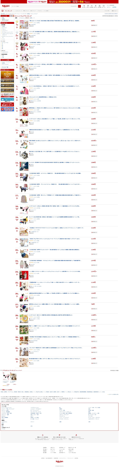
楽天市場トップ (4, 13)
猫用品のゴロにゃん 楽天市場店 (36, 111)
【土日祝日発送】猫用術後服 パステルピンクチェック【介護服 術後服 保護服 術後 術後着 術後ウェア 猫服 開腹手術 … (55, 260)
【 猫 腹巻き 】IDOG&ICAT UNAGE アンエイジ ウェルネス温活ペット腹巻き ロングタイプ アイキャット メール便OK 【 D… (56, 227)
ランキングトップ (19, 10)
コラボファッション (34, 329)
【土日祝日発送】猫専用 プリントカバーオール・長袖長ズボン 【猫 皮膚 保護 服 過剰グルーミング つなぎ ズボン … (55, 184)
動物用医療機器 (83, 391)
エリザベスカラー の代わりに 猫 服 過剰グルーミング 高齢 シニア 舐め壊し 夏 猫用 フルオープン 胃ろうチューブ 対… (55, 118)
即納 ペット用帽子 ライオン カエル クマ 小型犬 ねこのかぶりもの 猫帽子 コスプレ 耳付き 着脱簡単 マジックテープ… (54, 325)
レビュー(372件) (37, 208)
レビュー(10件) (37, 229)
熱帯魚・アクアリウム (8, 391)
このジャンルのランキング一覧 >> (111, 13)
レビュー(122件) (37, 251)
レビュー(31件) (37, 175)
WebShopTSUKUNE (33, 68)
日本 (3, 55)
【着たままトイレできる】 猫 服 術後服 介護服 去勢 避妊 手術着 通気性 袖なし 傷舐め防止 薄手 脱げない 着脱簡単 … (54, 20)
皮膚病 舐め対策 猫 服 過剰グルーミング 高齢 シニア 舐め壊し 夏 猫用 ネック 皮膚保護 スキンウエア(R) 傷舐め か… (54, 293)
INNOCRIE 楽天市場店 (34, 340)
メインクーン (4, 30)
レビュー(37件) (37, 295)
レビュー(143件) (37, 66)
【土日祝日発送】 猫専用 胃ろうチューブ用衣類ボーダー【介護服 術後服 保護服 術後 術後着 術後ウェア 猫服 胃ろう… (55, 195)
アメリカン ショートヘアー (7, 32)
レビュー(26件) (37, 120)
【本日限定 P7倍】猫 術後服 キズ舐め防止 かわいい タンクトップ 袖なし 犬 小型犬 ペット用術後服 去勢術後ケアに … (55, 336)
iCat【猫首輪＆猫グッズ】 (35, 231)
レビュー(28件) (37, 33)
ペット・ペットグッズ (21, 13)
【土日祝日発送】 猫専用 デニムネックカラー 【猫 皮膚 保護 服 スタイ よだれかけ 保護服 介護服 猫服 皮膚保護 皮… (54, 249)
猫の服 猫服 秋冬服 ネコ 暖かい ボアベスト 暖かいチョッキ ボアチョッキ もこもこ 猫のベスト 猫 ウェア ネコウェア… (55, 358)
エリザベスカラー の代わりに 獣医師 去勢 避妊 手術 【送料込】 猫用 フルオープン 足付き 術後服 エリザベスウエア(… (55, 53)
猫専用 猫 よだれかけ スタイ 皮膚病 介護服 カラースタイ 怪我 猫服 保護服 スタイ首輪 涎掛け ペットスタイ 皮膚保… (54, 304)
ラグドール (4, 27)
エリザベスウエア (33, 57)
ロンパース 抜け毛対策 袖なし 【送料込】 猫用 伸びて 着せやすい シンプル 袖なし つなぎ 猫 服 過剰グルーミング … (54, 86)
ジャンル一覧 (107, 10)
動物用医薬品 (90, 391)
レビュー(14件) (37, 284)
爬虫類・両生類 (17, 391)
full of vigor (32, 122)
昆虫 (22, 391)
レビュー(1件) (36, 273)
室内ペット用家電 (60, 391)
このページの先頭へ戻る (113, 394)
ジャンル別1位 (46, 10)
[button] (88, 6)
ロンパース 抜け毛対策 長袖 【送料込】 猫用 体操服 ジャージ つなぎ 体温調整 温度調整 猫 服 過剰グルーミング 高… (54, 216)
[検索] (79, 6)
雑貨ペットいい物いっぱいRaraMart (36, 286)
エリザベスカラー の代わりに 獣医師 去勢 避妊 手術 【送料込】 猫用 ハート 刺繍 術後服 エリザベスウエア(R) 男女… (54, 206)
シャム (3, 38)
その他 (103, 391)
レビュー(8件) (36, 109)
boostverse (32, 275)
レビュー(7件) (36, 262)
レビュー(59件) (37, 197)
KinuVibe (32, 153)
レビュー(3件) (36, 186)
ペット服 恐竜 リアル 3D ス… (13, 382)
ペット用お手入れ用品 (38, 391)
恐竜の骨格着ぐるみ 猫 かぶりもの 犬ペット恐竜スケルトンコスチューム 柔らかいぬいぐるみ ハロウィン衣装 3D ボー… (55, 140)
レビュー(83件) (37, 77)
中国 (3, 57)
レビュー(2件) (36, 99)
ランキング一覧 (5, 67)
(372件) (7, 385)
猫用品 (28, 13)
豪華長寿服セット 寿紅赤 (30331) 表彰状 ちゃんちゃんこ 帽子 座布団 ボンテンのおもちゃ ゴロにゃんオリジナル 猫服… (55, 107)
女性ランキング (33, 10)
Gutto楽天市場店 (33, 24)
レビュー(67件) (37, 88)
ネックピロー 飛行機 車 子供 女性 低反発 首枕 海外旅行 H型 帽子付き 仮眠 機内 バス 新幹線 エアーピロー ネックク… (54, 162)
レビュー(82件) (37, 22)
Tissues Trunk (32, 46)
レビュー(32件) (37, 55)
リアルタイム (39, 10)
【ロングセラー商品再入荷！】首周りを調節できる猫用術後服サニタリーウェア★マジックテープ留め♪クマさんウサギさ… (56, 347)
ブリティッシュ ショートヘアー (7, 37)
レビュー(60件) (37, 306)
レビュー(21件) (37, 317)
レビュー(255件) (37, 44)
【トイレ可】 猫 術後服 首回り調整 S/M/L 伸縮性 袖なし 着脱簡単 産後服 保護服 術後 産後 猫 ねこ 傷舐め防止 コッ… (54, 31)
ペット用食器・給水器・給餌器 (50, 391)
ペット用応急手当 (75, 391)
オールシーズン (5, 42)
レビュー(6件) (36, 240)
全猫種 (3, 26)
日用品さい (32, 164)
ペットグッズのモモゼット (35, 351)
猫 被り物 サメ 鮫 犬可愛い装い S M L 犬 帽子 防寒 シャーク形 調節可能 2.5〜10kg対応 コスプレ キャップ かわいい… (54, 151)
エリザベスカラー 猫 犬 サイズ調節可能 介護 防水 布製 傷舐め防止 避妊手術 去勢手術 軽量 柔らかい (51, 315)
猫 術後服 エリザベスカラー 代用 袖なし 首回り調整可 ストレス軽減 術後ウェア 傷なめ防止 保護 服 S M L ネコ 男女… (55, 64)
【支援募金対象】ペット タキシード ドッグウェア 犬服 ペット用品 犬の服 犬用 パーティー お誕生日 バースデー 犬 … (54, 282)
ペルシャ (4, 29)
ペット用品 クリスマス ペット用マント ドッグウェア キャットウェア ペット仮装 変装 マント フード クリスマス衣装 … (55, 271)
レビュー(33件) (37, 338)
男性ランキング (26, 10)
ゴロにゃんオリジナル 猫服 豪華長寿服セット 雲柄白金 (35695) (42, 97)
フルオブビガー (5, 52)
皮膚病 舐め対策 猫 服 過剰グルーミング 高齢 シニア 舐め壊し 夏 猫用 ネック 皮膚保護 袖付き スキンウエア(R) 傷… (54, 129)
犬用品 (2, 391)
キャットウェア (34, 13)
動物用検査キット (97, 391)
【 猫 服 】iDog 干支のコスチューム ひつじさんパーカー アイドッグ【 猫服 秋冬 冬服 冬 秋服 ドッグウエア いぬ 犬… (54, 238)
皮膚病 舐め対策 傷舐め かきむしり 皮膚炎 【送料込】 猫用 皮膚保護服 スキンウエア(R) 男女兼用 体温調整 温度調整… (55, 75)
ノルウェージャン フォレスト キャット (7, 34)
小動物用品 (26, 391)
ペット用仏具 (68, 391)
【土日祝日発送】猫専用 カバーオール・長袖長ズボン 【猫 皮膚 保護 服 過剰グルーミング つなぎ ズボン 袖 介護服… (55, 173)
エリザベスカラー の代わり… (6, 382)
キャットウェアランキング (23, 16)
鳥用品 (31, 391)
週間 (31, 17)
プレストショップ (33, 142)
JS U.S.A (32, 362)
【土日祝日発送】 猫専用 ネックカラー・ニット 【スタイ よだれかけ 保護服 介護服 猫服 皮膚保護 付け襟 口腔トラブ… (55, 42)
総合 (3, 17)
